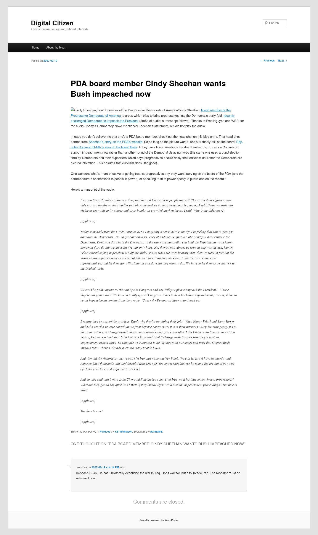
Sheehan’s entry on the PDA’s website (115, 141)
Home (35, 47)
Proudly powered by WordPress (159, 520)
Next (282, 60)
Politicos (105, 431)
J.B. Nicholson (123, 431)
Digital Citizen (52, 22)
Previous (267, 60)
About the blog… (56, 47)
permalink (156, 431)
